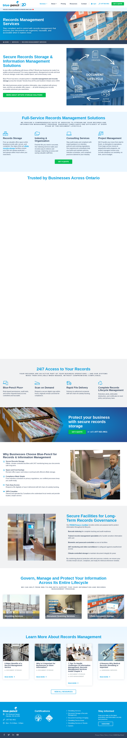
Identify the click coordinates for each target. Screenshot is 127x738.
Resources (73, 4)
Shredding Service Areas (76, 720)
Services (43, 4)
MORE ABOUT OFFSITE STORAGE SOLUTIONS (24, 95)
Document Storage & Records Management (78, 714)
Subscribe (106, 724)
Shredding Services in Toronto (77, 723)
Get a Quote (117, 4)
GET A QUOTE (63, 161)
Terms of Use (108, 735)
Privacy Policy (99, 735)
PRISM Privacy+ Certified (78, 525)
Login (94, 3)
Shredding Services (74, 711)
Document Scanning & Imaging (78, 718)
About (53, 4)
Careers (70, 726)
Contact (84, 4)
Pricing (63, 4)
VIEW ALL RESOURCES (63, 692)
